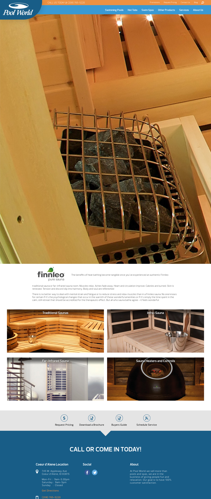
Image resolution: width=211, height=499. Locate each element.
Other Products (166, 10)
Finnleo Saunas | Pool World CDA (18, 9)
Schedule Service (147, 424)
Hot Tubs (132, 10)
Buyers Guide (119, 424)
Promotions (155, 2)
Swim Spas (148, 10)
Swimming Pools (114, 10)
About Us (198, 10)
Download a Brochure (91, 424)
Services (184, 10)
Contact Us (185, 2)
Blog (196, 2)
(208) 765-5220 (76, 2)
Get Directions (50, 490)
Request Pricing (170, 2)
